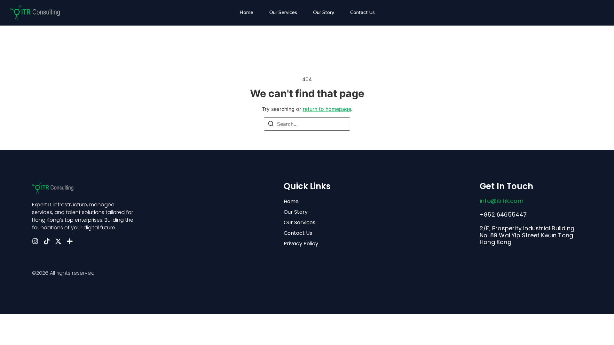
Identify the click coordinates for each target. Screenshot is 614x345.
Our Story (323, 12)
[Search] (271, 124)
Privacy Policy (301, 243)
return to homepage (327, 109)
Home (246, 12)
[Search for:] (307, 124)
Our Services (283, 12)
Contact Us (362, 12)
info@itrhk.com (501, 201)
